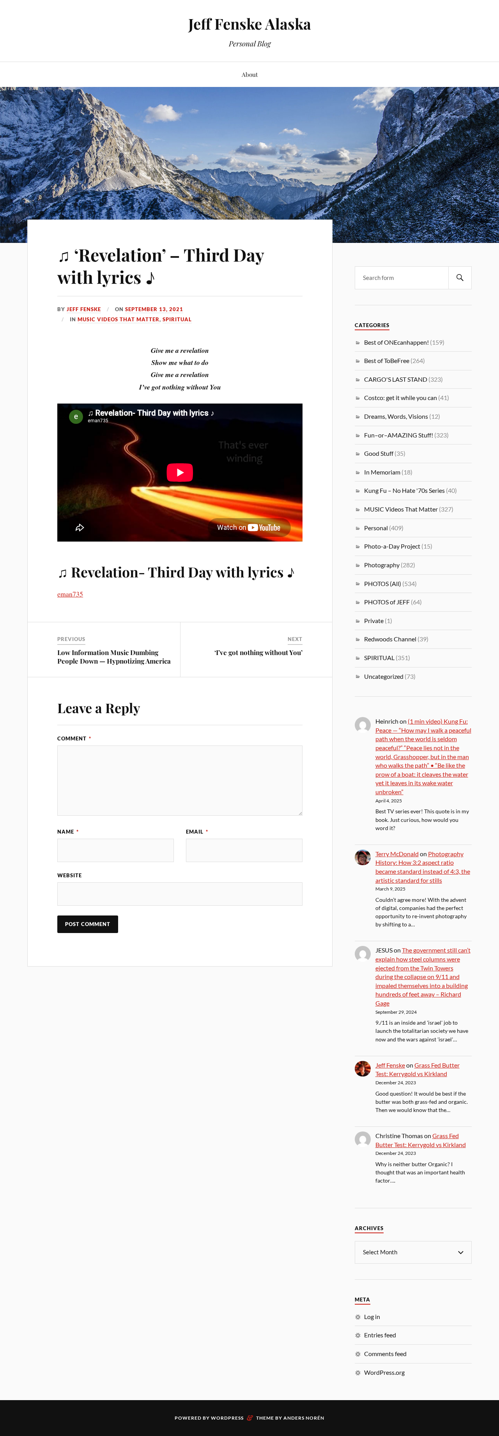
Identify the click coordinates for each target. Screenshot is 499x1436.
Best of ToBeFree (386, 360)
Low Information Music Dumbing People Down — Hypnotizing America (114, 656)
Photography (382, 564)
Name (68, 832)
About (250, 74)
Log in (372, 1316)
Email (197, 832)
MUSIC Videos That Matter (118, 319)
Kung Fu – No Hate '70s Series (404, 490)
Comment (74, 738)
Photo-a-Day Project (392, 546)
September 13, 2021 (154, 309)
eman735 (70, 593)
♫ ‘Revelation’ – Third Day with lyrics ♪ (160, 265)
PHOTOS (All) (382, 583)
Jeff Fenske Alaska (249, 24)
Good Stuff (378, 453)
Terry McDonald (397, 853)
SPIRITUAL (177, 319)
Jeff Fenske (84, 309)
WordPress (227, 1418)
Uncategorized (383, 676)
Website (69, 875)
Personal (376, 527)
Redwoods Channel (390, 639)
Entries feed (380, 1335)
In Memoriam (382, 472)
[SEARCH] (460, 277)
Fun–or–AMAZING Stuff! (398, 435)
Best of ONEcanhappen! (396, 342)
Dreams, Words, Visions (396, 416)
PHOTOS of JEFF (387, 602)
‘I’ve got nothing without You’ (258, 652)
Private (374, 620)
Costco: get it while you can (400, 397)
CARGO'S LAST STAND (395, 379)
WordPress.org (384, 1372)
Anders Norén (303, 1418)
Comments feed (385, 1353)
